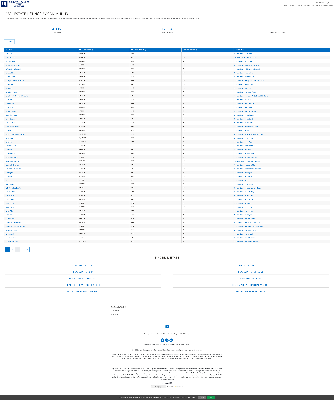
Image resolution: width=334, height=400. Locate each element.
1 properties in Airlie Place (243, 142)
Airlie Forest (10, 138)
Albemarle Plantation (13, 161)
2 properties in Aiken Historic (244, 123)
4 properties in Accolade (242, 99)
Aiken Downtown (11, 115)
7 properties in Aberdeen (243, 88)
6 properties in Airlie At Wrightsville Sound (248, 134)
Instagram (116, 310)
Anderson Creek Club (13, 222)
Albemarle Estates (12, 157)
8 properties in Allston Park (243, 195)
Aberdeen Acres (11, 92)
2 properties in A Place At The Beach (247, 65)
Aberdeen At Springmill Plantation (17, 96)
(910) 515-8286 (320, 3)
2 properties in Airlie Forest (243, 138)
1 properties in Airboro (242, 130)
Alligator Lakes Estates (13, 188)
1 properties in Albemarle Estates (245, 157)
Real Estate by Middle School (83, 291)
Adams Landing (11, 111)
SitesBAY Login (185, 334)
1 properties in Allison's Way (244, 192)
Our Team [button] (315, 6)
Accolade (9, 99)
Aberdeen (9, 88)
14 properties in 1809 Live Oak (245, 57)
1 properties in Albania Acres (244, 153)
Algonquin (9, 176)
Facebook (115, 314)
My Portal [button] (307, 6)
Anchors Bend (10, 218)
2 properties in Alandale (242, 149)
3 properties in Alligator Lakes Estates (247, 188)
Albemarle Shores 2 (12, 165)
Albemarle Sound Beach (14, 169)
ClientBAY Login (173, 334)
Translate (180, 387)
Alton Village (10, 211)
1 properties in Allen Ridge (243, 184)
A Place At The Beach (13, 65)
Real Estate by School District (83, 284)
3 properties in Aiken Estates (244, 119)
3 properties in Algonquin (243, 176)
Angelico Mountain (12, 241)
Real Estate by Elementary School (251, 284)
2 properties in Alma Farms (243, 199)
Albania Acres (10, 153)
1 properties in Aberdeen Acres (245, 92)
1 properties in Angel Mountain (245, 238)
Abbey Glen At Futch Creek (15, 80)
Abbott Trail (9, 84)
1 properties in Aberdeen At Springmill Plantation (251, 96)
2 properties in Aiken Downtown (245, 115)
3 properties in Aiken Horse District (246, 126)
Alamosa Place (11, 146)
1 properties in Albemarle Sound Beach (248, 169)
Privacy (146, 334)
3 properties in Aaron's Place (244, 73)
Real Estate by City (83, 271)
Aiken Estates (10, 119)
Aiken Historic (10, 123)
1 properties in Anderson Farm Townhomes (249, 226)
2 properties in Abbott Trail (243, 84)
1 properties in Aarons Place (244, 76)
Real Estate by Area (250, 278)
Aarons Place (10, 76)
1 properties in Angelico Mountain (246, 241)
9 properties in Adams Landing (245, 111)
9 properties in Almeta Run (243, 203)
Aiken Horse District (12, 126)
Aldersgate (9, 172)
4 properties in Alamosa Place (244, 146)
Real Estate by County (251, 265)
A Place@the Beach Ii (13, 69)
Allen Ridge (10, 184)
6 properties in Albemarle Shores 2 (246, 165)
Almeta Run (10, 203)
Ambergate (9, 215)
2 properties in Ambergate (243, 215)
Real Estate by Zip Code (250, 271)
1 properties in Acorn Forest (244, 103)
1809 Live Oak (11, 57)
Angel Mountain (11, 238)
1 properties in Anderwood (243, 234)
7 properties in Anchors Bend (244, 218)
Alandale (9, 149)
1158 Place (9, 53)
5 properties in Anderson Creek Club (247, 222)
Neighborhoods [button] (326, 6)
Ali (6, 180)
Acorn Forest (10, 103)
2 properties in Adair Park (243, 107)
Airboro (8, 130)
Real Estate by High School (251, 291)
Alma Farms (10, 199)
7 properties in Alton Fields (243, 207)
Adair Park (9, 107)
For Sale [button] (291, 6)
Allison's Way (10, 192)
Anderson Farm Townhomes (15, 226)
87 (22, 249)
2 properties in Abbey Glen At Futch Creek (249, 80)
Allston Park (10, 195)
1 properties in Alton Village (243, 211)
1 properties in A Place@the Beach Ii (247, 69)
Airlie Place (9, 142)
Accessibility (155, 334)
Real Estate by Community (83, 278)
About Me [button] (299, 6)
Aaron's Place (10, 73)
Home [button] (285, 6)
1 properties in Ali (240, 180)
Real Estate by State (83, 265)
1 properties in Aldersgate (243, 172)
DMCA (163, 334)
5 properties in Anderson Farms (245, 230)
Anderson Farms (11, 230)
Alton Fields (10, 207)
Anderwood (10, 234)
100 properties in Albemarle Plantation (247, 161)
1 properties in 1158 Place (243, 53)
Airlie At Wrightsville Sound (15, 134)
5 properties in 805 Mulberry (244, 61)
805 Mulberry (10, 61)
